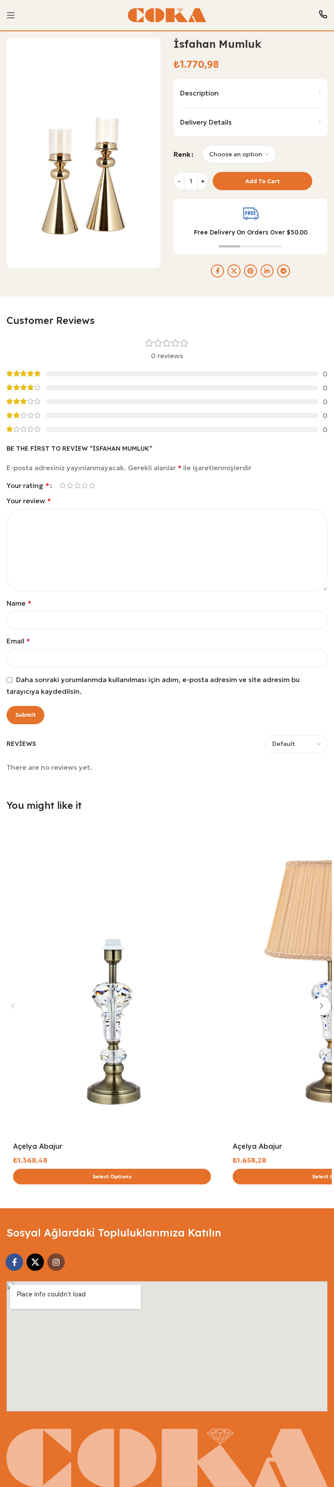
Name (19, 603)
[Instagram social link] (56, 1262)
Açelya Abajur (38, 1146)
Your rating (28, 485)
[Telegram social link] (283, 270)
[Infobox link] (323, 15)
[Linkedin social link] (267, 270)
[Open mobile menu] (11, 15)
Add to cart (262, 181)
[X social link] (233, 270)
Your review (29, 500)
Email (18, 640)
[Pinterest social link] (250, 270)
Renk (182, 154)
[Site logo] (167, 14)
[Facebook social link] (217, 270)
